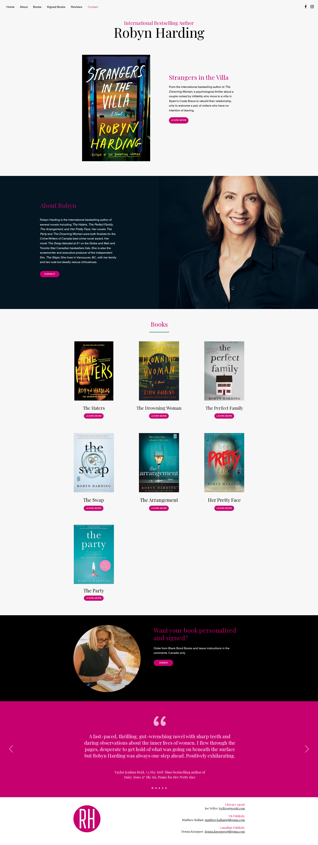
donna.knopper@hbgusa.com (225, 831)
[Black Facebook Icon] (305, 6)
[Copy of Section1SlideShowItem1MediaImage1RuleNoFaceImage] (156, 788)
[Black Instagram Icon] (312, 6)
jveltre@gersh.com (232, 808)
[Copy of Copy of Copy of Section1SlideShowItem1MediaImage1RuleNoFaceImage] (166, 788)
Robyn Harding (159, 32)
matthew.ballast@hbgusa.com (225, 820)
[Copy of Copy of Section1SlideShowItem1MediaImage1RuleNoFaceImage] (152, 788)
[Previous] (11, 749)
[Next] (307, 749)
